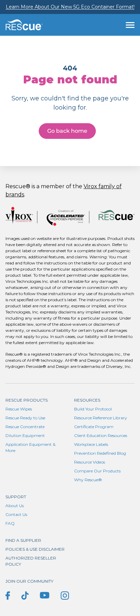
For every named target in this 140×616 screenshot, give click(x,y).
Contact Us (16, 514)
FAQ (10, 523)
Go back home (67, 131)
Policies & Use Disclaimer (35, 549)
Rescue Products (26, 400)
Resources (87, 400)
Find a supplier (23, 540)
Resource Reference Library (100, 417)
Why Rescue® (88, 479)
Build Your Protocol (93, 408)
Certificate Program (93, 426)
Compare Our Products (97, 470)
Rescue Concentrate (25, 426)
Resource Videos (89, 462)
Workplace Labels (91, 444)
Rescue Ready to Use (25, 417)
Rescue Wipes (18, 408)
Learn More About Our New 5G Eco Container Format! (70, 7)
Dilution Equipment (25, 435)
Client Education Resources (100, 435)
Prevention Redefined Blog (100, 453)
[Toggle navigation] (130, 24)
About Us (14, 505)
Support (15, 496)
